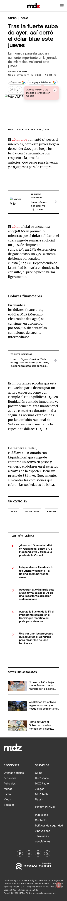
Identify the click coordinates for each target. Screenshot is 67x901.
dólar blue (19, 140)
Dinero (12, 18)
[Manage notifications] (58, 885)
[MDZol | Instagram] (29, 853)
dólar (16, 227)
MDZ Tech (41, 794)
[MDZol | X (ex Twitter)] (47, 853)
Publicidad (41, 814)
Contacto (40, 820)
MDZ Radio (42, 783)
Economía (10, 778)
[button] (62, 5)
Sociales (9, 804)
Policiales (10, 783)
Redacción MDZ (17, 72)
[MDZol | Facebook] (20, 853)
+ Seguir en (15, 82)
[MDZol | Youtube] (38, 853)
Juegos (39, 789)
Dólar (13, 511)
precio (51, 511)
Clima (38, 772)
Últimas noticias (14, 772)
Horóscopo (42, 778)
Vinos (7, 799)
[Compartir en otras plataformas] (19, 89)
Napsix (39, 799)
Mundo (8, 789)
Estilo (7, 794)
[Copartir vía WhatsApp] (11, 89)
